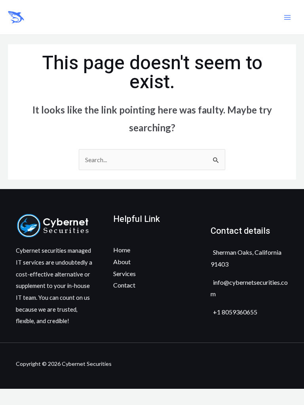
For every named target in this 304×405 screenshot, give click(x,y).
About (122, 261)
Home (121, 250)
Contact (124, 285)
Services (124, 273)
